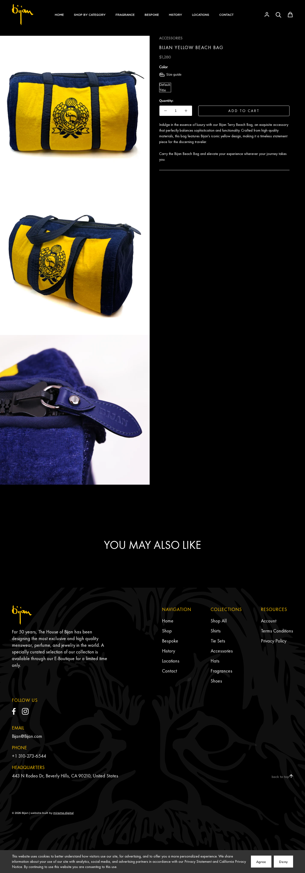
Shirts (216, 631)
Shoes (216, 681)
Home (167, 621)
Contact (169, 671)
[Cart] (290, 14)
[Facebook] (13, 711)
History (168, 651)
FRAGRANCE (125, 14)
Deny (283, 862)
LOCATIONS (200, 14)
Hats (215, 661)
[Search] (278, 14)
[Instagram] (25, 711)
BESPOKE (152, 14)
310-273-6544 (32, 756)
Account (268, 621)
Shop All (219, 621)
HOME (59, 14)
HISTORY (175, 14)
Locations (170, 661)
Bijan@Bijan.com (27, 736)
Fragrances (221, 671)
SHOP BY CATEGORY (90, 14)
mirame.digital (63, 813)
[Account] (267, 14)
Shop (167, 631)
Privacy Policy (273, 641)
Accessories (222, 651)
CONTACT (226, 14)
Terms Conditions (277, 631)
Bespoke (170, 641)
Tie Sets (218, 641)
